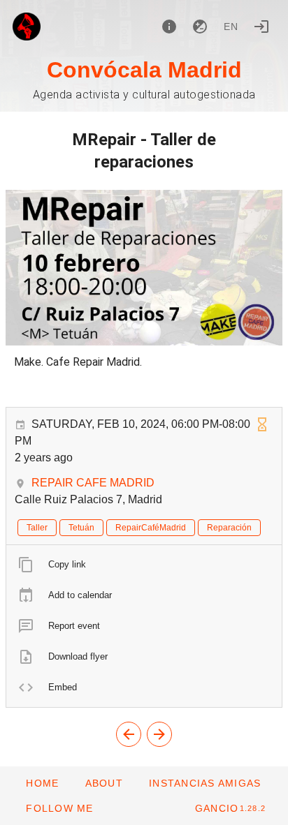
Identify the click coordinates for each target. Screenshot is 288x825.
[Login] (261, 26)
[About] (169, 26)
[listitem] (144, 565)
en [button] (231, 26)
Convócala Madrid (144, 69)
